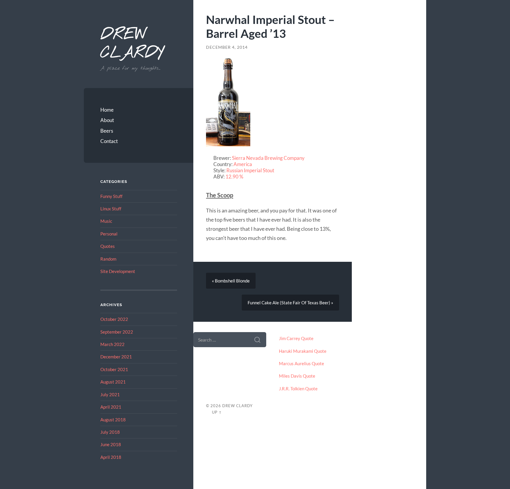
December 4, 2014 (227, 47)
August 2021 (113, 381)
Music (106, 221)
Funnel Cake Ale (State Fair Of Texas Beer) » (290, 302)
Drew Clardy (132, 44)
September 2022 (116, 331)
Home (107, 110)
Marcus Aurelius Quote (301, 363)
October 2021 (114, 369)
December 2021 (116, 356)
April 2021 (110, 407)
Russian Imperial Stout (250, 170)
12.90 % (234, 176)
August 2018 (113, 419)
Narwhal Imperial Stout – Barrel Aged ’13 (270, 26)
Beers (106, 131)
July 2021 (110, 394)
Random (108, 258)
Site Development (117, 271)
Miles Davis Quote (297, 375)
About (107, 120)
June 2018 (110, 444)
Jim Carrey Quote (296, 338)
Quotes (107, 246)
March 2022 (112, 344)
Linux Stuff (110, 208)
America (242, 164)
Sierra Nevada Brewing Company (268, 158)
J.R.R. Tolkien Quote (298, 388)
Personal (108, 233)
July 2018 (110, 432)
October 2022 (114, 319)
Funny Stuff (111, 196)
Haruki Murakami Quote (302, 351)
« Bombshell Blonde (231, 280)
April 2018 (110, 457)
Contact (109, 141)
